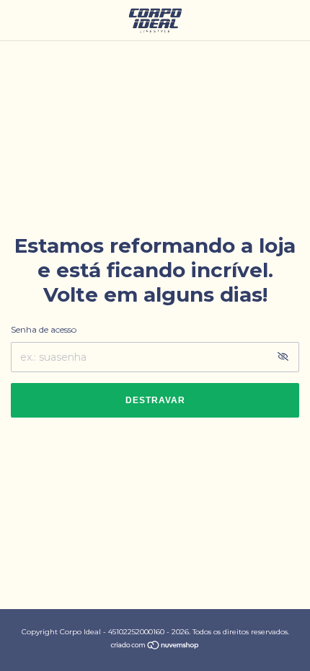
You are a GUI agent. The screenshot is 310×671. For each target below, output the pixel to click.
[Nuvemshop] (155, 646)
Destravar (155, 400)
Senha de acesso (43, 329)
